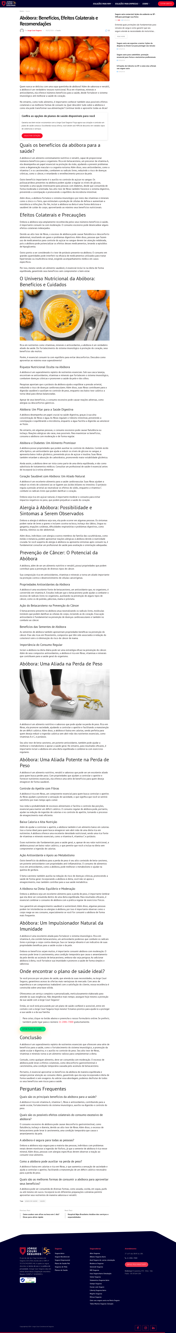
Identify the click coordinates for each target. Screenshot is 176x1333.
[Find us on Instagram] (146, 1328)
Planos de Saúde (61, 1270)
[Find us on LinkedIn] (153, 1328)
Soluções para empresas (126, 3)
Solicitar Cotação (32, 136)
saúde (42, 1201)
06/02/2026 (50, 31)
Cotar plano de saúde (32, 1029)
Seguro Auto (59, 1253)
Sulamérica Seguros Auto (99, 1280)
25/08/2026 (126, 20)
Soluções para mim (102, 3)
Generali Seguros (96, 1267)
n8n (119, 20)
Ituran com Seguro (97, 1287)
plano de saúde (31, 1201)
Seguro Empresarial (62, 1260)
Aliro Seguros (95, 1253)
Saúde (28, 11)
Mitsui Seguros (96, 1297)
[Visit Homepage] (9, 3)
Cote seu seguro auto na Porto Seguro (104, 1300)
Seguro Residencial (62, 1257)
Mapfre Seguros (96, 1294)
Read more (122, 36)
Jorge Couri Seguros (35, 31)
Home (22, 11)
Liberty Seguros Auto (98, 1290)
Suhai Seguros (95, 1277)
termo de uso (34, 1266)
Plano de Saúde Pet (62, 1263)
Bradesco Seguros (97, 1263)
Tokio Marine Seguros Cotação (101, 1304)
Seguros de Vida (61, 1267)
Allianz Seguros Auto (98, 1257)
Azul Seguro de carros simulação (102, 1260)
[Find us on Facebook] (138, 1328)
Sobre (145, 3)
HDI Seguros (94, 1270)
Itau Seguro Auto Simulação (100, 1273)
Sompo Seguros (96, 1284)
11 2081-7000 (66, 1021)
